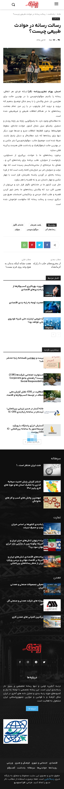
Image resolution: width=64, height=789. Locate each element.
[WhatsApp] (24, 245)
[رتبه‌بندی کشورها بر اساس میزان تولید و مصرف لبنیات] (52, 529)
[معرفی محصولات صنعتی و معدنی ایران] (52, 589)
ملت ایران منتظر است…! (28, 465)
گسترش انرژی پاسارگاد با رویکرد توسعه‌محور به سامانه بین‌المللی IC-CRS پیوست (25, 429)
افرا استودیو (19, 782)
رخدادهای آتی (50, 229)
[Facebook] (47, 245)
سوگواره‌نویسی (32, 229)
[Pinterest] (32, 245)
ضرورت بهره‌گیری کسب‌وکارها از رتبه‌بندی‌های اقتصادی (28, 288)
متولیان (17, 229)
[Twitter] (39, 245)
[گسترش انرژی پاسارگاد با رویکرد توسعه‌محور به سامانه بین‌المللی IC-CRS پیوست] (52, 430)
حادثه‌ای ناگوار (18, 225)
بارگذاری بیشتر (33, 442)
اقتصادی (48, 311)
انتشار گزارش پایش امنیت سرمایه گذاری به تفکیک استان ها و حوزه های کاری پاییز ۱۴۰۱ (22, 485)
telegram (49, 328)
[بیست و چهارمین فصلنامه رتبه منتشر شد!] (52, 363)
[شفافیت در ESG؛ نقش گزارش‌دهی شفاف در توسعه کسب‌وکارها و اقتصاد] (52, 396)
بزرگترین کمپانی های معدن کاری (27, 617)
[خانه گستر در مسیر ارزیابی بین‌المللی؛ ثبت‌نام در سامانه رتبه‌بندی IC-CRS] (52, 413)
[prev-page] (59, 335)
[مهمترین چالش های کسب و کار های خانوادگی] (52, 502)
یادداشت (51, 14)
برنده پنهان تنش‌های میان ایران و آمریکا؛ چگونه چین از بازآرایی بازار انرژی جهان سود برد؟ (24, 543)
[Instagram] (28, 662)
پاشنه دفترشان (35, 225)
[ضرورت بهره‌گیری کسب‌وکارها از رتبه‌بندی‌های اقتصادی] (52, 291)
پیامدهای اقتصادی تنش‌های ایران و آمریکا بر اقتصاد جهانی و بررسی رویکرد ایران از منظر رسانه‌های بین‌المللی (24, 560)
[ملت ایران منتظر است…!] (52, 470)
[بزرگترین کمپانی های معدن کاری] (52, 621)
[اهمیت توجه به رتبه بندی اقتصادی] (52, 307)
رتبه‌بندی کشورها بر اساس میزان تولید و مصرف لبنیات (27, 526)
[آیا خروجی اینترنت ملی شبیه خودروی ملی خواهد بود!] (52, 323)
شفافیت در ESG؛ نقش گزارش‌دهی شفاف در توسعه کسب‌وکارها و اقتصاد (24, 393)
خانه (59, 14)
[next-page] (53, 335)
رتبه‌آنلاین (49, 779)
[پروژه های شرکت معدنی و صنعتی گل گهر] (52, 605)
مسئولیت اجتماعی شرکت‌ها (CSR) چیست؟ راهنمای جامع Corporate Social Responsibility (26, 378)
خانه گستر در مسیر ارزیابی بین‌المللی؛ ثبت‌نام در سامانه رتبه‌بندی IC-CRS (25, 410)
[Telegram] (36, 662)
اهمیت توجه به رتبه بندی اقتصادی (26, 302)
